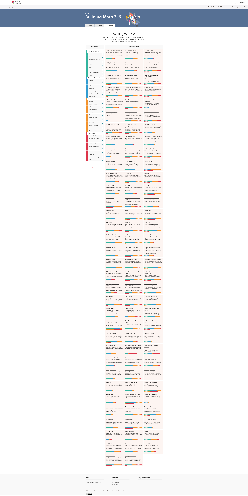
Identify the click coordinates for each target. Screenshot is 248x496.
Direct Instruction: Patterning (151, 112)
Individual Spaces (110, 210)
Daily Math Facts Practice (112, 99)
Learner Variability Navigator (8, 7)
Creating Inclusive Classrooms (113, 87)
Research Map (115, 481)
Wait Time (127, 443)
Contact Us (114, 490)
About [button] (243, 7)
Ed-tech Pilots (115, 484)
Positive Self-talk (110, 308)
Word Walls (147, 443)
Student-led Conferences (150, 394)
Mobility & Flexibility (111, 247)
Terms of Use (122, 490)
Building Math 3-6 (89, 29)
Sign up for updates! (142, 481)
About (90, 25)
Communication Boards (131, 75)
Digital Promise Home (90, 481)
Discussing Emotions (149, 124)
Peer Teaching (128, 296)
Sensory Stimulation (111, 370)
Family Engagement (130, 161)
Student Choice (109, 394)
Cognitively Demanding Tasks (151, 63)
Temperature (109, 406)
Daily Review (128, 99)
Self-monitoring (148, 357)
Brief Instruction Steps (130, 50)
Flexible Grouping (148, 161)
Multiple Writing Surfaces (150, 284)
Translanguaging (129, 419)
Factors (100, 25)
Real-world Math (148, 321)
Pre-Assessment (129, 308)
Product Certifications (116, 485)
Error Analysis (128, 149)
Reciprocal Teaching (111, 333)
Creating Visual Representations (133, 87)
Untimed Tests (109, 431)
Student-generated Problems (132, 394)
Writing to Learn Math (130, 456)
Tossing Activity (110, 419)
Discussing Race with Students (113, 136)
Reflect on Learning (130, 333)
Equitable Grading (110, 149)
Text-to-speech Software (131, 406)
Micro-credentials (115, 482)
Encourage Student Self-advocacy (153, 136)
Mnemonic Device (149, 235)
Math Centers (147, 210)
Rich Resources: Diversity (112, 357)
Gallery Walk (128, 173)
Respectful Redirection (150, 333)
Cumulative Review (149, 87)
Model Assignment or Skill (131, 247)
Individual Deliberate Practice (151, 198)
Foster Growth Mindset (111, 173)
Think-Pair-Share (148, 406)
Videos (146, 431)
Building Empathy (148, 50)
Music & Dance (109, 296)
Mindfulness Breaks (130, 235)
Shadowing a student (149, 370)
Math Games (109, 222)
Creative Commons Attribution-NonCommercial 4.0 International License (137, 494)
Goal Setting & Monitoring (112, 185)
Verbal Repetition (129, 431)
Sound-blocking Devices (131, 382)
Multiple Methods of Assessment (114, 271)
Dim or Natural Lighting (112, 112)
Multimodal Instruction (131, 259)
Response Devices (110, 345)
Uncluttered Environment (150, 419)
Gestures (146, 173)
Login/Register (242, 2)
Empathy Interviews (130, 136)
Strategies (110, 25)
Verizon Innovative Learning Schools (93, 482)
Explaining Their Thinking (150, 149)
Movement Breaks (110, 259)
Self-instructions (129, 357)
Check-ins (127, 63)
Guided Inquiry (148, 185)
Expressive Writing (110, 161)
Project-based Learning (111, 321)
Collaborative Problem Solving (113, 75)
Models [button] (220, 7)
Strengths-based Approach (151, 382)
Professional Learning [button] (232, 7)
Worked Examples (110, 456)
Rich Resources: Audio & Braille (133, 345)
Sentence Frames (129, 370)
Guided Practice (110, 198)
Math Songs (128, 222)
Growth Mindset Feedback (131, 185)
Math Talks (147, 222)
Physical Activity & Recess (150, 296)
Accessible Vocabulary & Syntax (114, 50)
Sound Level (109, 382)
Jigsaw (127, 210)
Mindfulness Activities (111, 235)
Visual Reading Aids (110, 443)
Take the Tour (212, 7)
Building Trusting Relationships (113, 63)
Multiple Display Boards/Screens (152, 259)
